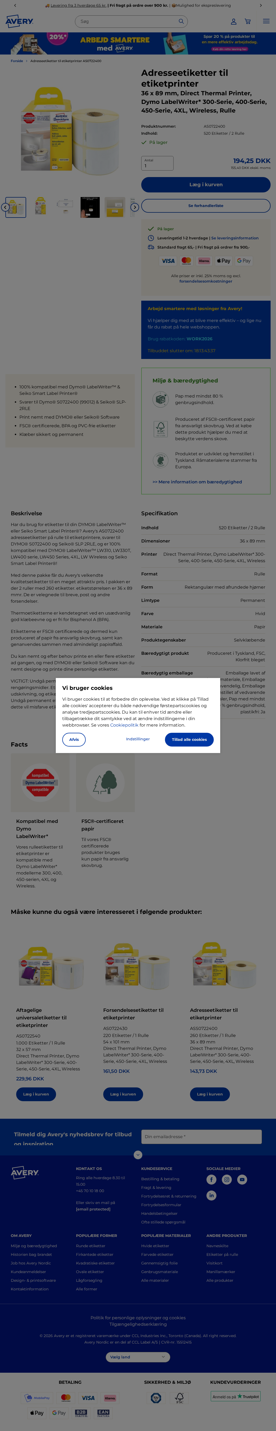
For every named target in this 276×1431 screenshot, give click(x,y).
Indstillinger (138, 739)
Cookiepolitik (124, 725)
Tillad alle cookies (189, 739)
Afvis (74, 739)
